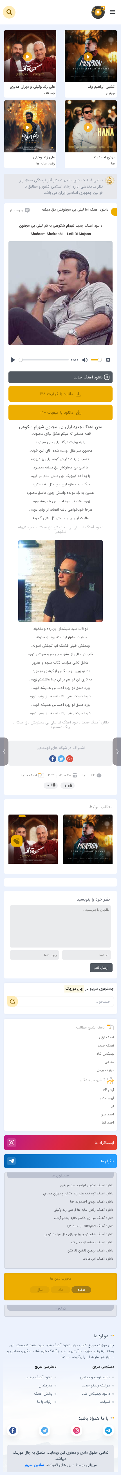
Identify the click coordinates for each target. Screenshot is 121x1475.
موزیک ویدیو (105, 1070)
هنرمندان (45, 1385)
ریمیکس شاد (105, 1053)
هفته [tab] (81, 1290)
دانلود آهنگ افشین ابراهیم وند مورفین (86, 1185)
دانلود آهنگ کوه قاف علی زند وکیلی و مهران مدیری (78, 1193)
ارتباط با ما (44, 1402)
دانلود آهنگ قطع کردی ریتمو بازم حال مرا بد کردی (79, 1234)
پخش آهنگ (43, 1394)
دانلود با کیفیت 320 (57, 412)
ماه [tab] (60, 1290)
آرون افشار (107, 1098)
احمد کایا (108, 1122)
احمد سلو (107, 1114)
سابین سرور (34, 1465)
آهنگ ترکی (106, 1037)
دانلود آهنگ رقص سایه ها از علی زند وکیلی (83, 1209)
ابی (111, 1106)
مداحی (109, 1061)
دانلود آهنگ (94, 527)
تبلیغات (105, 1402)
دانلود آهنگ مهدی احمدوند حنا (91, 1201)
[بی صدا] (84, 359)
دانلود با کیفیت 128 (57, 394)
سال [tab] (40, 1290)
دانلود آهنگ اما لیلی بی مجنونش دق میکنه (75, 210)
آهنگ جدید (29, 775)
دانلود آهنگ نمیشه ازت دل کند (91, 1242)
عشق (72, 637)
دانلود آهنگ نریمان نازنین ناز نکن (90, 1250)
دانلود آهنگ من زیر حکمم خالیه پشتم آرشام (83, 1218)
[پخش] (12, 359)
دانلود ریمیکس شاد (96, 1394)
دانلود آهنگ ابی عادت (98, 1258)
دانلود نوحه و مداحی (95, 1377)
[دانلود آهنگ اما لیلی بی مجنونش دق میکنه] (60, 293)
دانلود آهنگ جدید (39, 1377)
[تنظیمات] (108, 359)
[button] (9, 12)
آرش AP (108, 1090)
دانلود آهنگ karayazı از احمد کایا (90, 1226)
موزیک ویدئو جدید (96, 1385)
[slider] (44, 359)
